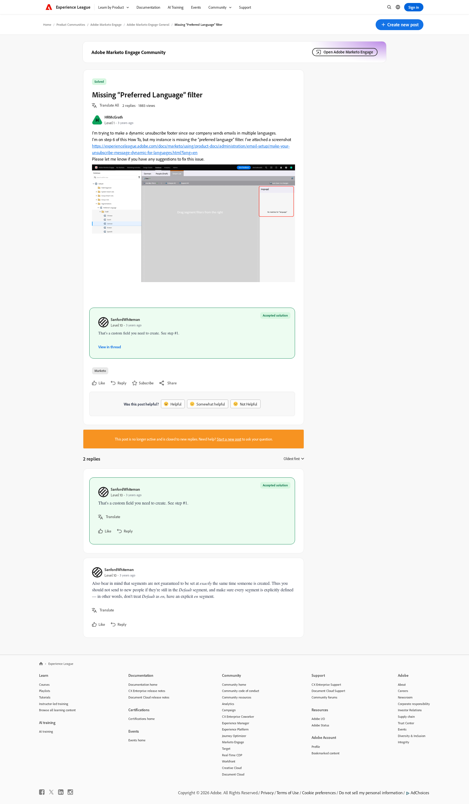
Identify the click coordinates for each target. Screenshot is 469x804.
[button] (399, 24)
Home (47, 25)
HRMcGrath (113, 117)
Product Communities (70, 25)
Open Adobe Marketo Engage (348, 52)
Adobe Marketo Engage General (148, 25)
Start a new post (229, 439)
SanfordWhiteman (125, 319)
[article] (192, 510)
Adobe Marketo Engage (106, 25)
